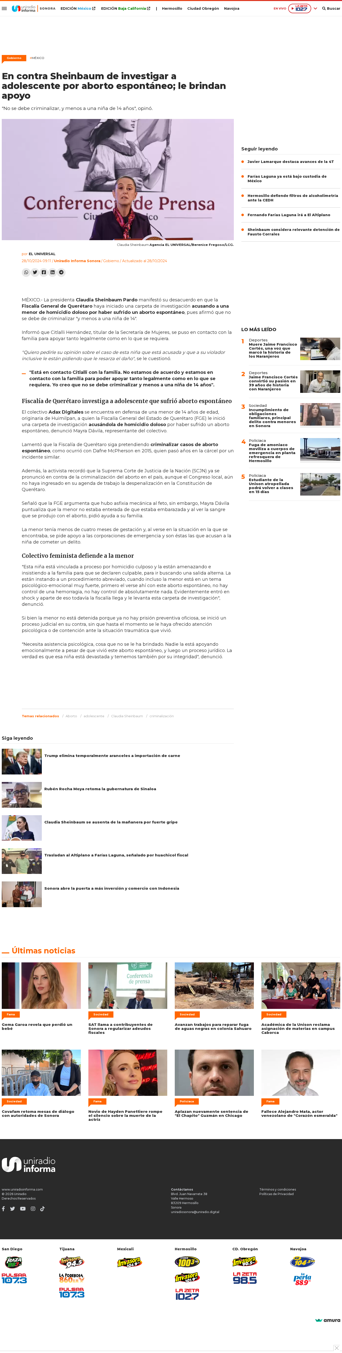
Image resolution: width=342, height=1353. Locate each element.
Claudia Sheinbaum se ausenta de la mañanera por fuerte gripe (111, 822)
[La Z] (187, 1294)
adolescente (94, 716)
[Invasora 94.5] (71, 1262)
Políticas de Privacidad (276, 1194)
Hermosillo (172, 8)
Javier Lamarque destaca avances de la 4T (291, 161)
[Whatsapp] (26, 272)
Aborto (71, 716)
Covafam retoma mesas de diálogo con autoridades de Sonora (38, 1113)
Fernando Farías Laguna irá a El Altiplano (289, 215)
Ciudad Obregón (203, 8)
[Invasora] (14, 1262)
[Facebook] (43, 272)
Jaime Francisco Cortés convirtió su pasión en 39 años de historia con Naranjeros (273, 383)
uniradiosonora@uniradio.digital (195, 1212)
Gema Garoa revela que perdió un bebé (37, 1026)
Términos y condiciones (277, 1189)
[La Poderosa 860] (71, 1278)
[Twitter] (35, 272)
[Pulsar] (14, 1278)
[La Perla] (302, 1279)
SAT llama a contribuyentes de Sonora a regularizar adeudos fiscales (120, 1028)
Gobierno (14, 58)
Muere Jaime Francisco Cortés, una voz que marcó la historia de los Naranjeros (273, 350)
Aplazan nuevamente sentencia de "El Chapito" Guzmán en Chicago (211, 1113)
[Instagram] (33, 1209)
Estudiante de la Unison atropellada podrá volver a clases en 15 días (271, 485)
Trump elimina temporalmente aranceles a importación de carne (112, 755)
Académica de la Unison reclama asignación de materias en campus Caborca (298, 1028)
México (37, 58)
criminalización (161, 716)
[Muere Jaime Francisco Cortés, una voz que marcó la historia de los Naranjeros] (320, 349)
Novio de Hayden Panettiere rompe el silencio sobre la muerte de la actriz (125, 1115)
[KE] (302, 1261)
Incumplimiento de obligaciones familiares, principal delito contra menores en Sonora (272, 417)
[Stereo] (187, 1261)
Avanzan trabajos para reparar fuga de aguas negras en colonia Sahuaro (213, 1026)
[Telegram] (61, 272)
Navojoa (231, 8)
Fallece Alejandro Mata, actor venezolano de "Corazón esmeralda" (299, 1113)
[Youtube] (23, 1209)
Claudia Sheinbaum (127, 716)
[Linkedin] (52, 272)
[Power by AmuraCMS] (327, 1320)
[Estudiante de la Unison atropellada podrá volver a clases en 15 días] (320, 484)
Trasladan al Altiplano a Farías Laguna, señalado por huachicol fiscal (116, 855)
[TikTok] (42, 1209)
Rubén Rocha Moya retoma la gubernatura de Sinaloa (100, 788)
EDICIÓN (76, 8)
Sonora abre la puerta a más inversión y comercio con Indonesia (111, 888)
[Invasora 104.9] (129, 1262)
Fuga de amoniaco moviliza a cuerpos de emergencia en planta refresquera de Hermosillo (272, 452)
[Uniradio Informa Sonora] (34, 8)
